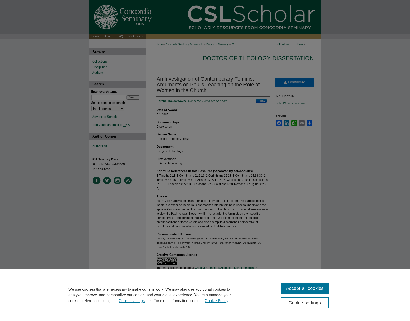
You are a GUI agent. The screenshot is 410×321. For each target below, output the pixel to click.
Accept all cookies (305, 288)
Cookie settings (132, 301)
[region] (205, 295)
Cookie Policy (216, 301)
